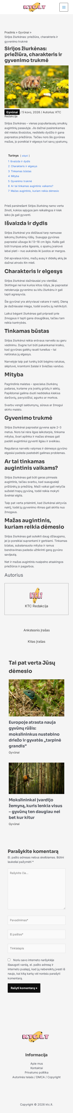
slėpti (25, 155)
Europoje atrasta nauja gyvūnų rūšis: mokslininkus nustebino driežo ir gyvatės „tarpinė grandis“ (35, 734)
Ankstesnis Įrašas (37, 630)
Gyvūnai (12, 112)
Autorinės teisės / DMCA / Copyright (36, 1077)
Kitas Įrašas (36, 641)
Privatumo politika (36, 1072)
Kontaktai (36, 1068)
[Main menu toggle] (63, 7)
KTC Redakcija (36, 606)
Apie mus (36, 1063)
